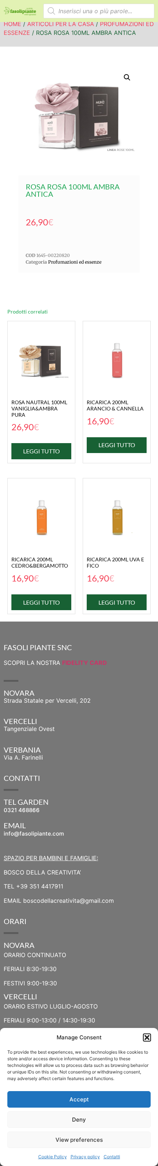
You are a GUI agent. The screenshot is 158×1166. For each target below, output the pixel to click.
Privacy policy (85, 1156)
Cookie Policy (52, 1156)
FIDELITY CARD (84, 662)
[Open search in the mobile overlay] (99, 11)
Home (12, 24)
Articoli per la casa (60, 24)
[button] (147, 1037)
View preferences (79, 1139)
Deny (79, 1119)
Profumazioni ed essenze (74, 262)
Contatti (112, 1156)
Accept (79, 1099)
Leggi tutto (41, 451)
